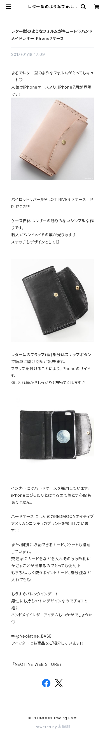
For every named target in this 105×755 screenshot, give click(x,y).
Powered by (46, 727)
